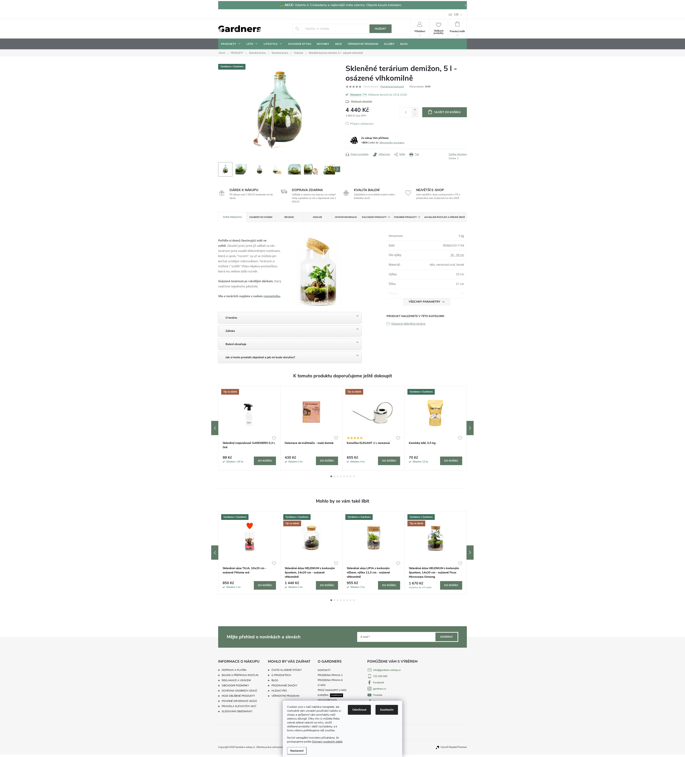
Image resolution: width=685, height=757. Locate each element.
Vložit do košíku (447, 112)
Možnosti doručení (361, 101)
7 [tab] (350, 476)
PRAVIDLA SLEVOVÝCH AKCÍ (239, 706)
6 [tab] (347, 476)
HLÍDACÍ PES (279, 690)
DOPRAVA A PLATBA (234, 670)
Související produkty (374, 217)
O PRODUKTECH (281, 675)
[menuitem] (231, 44)
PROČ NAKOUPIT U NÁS (332, 690)
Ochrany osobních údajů (327, 742)
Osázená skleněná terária (408, 324)
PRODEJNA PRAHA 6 (330, 680)
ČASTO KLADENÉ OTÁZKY (287, 670)
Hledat (380, 29)
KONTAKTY (324, 670)
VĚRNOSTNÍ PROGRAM (285, 696)
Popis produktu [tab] (232, 217)
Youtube (377, 695)
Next (470, 428)
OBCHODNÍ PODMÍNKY (235, 685)
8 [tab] (354, 476)
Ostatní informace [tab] (346, 217)
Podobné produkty (405, 217)
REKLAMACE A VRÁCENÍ (236, 680)
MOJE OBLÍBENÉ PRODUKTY (238, 696)
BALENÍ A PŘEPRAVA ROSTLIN (240, 675)
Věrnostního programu (391, 142)
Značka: (458, 154)
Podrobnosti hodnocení (392, 86)
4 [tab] (341, 476)
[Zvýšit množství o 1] (415, 109)
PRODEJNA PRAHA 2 (330, 675)
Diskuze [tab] (317, 217)
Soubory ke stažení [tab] (260, 217)
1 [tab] (331, 476)
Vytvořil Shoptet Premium (453, 747)
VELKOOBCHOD (327, 700)
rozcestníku (271, 296)
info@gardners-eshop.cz (387, 670)
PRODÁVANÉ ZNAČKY (284, 685)
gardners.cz (379, 688)
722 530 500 (380, 676)
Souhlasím (387, 710)
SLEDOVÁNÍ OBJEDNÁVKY (237, 711)
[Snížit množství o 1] (415, 114)
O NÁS (322, 685)
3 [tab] (338, 476)
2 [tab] (334, 476)
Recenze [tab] (289, 217)
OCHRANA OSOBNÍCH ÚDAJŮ (239, 690)
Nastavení (296, 751)
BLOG (275, 680)
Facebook (378, 682)
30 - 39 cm (457, 255)
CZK (456, 14)
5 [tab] (344, 476)
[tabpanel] (249, 428)
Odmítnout (359, 710)
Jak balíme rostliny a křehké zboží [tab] (444, 217)
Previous (214, 428)
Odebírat (446, 637)
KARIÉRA (323, 695)
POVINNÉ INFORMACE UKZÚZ (239, 701)
